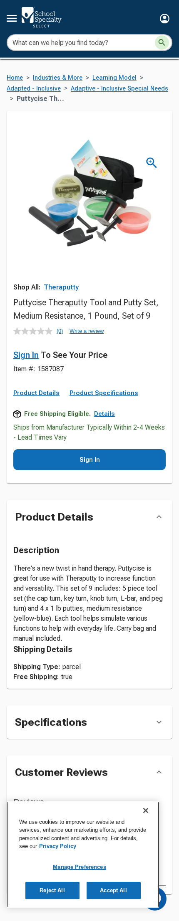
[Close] (146, 810)
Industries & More (57, 77)
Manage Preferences (79, 867)
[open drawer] (12, 18)
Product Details (36, 393)
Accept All (113, 890)
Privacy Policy (57, 846)
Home (15, 77)
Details (104, 414)
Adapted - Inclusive (34, 88)
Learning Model (114, 77)
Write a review (87, 331)
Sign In (26, 355)
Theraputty (61, 287)
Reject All (52, 890)
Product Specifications (104, 393)
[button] (164, 18)
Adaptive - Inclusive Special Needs (119, 88)
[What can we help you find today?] (162, 42)
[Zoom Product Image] (152, 163)
